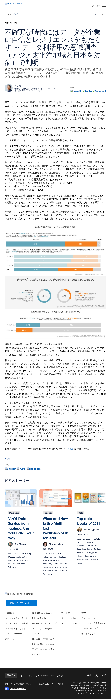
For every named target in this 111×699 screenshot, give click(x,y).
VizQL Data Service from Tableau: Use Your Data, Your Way (21, 528)
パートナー (66, 612)
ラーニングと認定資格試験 (93, 623)
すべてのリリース (89, 633)
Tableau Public (39, 618)
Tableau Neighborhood (43, 644)
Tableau (9, 612)
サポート (86, 612)
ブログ (15, 14)
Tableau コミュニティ (43, 612)
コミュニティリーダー (42, 628)
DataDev (36, 633)
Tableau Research (13, 633)
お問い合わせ (11, 639)
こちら (70, 449)
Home (9, 14)
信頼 (23, 675)
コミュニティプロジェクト (44, 639)
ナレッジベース (88, 618)
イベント (36, 654)
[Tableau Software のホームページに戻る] (15, 3)
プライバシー (31, 684)
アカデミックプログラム (43, 649)
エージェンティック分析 (16, 618)
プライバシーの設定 (18, 688)
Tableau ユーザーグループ (44, 623)
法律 (6, 684)
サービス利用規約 (17, 684)
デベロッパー (42, 675)
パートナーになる (69, 623)
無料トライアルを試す (21, 603)
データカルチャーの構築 (16, 623)
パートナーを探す (69, 618)
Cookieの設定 (57, 684)
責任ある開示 (44, 684)
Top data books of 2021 (88, 521)
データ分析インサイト (15, 628)
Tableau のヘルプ (89, 628)
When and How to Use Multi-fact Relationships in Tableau (55, 528)
